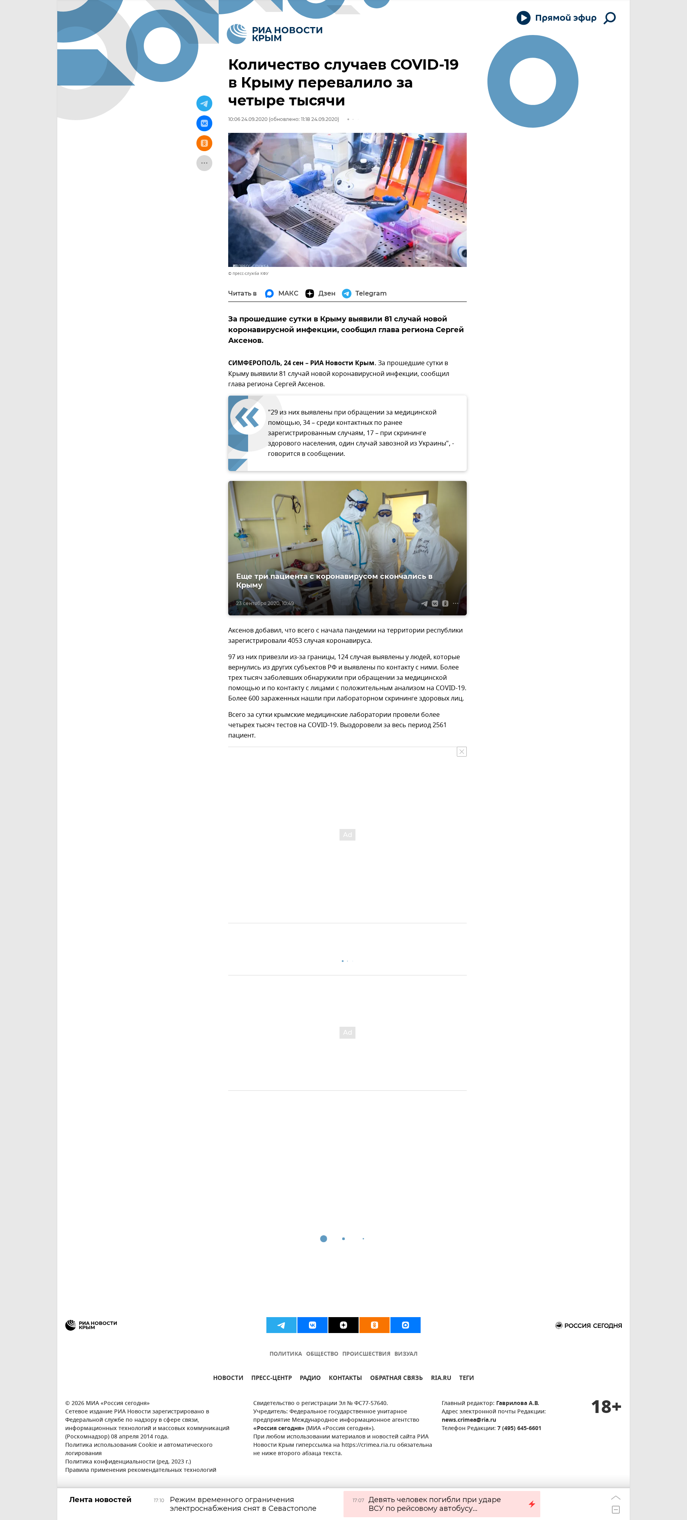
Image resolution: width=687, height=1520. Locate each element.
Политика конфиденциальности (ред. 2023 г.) (128, 1462)
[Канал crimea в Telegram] (281, 1325)
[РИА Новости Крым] (274, 34)
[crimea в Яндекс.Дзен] (343, 1325)
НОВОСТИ (228, 1379)
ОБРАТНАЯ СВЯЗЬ (396, 1379)
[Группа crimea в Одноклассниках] (374, 1325)
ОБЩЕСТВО (322, 1354)
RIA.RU (441, 1379)
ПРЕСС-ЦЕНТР (271, 1379)
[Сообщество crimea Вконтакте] (312, 1325)
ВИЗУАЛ (405, 1354)
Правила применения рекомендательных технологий (140, 1470)
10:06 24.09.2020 (248, 119)
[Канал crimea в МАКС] (405, 1325)
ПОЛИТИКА (286, 1354)
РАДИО (310, 1379)
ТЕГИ (466, 1379)
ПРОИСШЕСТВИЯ (366, 1354)
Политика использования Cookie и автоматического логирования (139, 1449)
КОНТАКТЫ (345, 1379)
